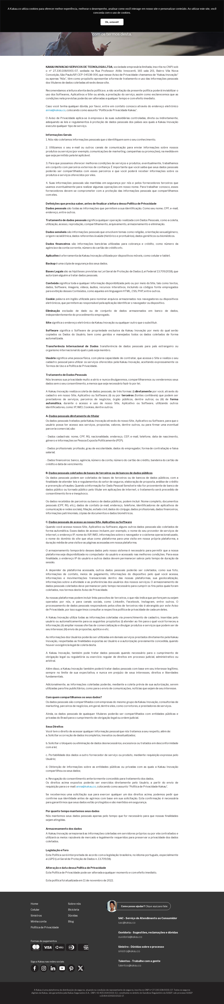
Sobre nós (74, 903)
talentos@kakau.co (129, 965)
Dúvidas (73, 915)
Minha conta (38, 921)
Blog (71, 921)
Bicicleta (73, 909)
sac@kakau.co (126, 922)
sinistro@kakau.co (129, 951)
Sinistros (36, 915)
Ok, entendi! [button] (112, 22)
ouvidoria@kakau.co (130, 937)
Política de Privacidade (45, 927)
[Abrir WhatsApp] (216, 996)
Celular (35, 909)
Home (34, 903)
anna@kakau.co (56, 110)
